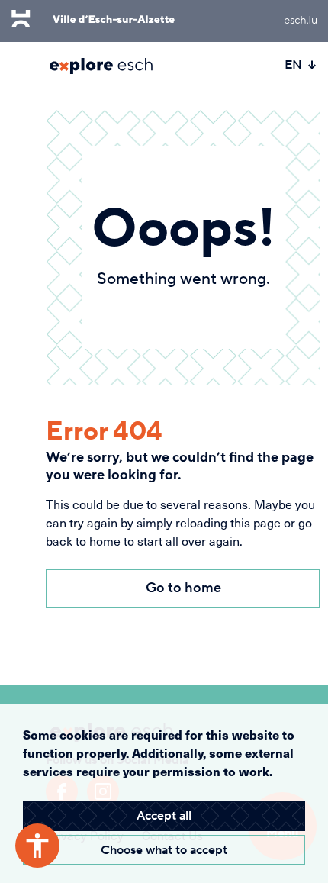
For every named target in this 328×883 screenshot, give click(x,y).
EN (293, 65)
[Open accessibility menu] (37, 845)
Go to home (183, 588)
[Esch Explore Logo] (101, 66)
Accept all (164, 815)
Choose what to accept (164, 850)
